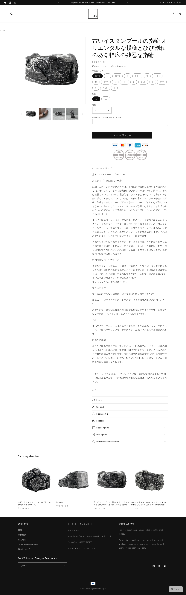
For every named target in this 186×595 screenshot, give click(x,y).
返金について (24, 549)
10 (96, 82)
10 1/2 (157, 76)
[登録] (64, 565)
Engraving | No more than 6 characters (107, 117)
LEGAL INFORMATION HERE (80, 524)
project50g (89, 589)
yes (105, 99)
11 (147, 76)
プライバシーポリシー (28, 544)
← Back (3, 30)
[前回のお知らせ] (59, 2)
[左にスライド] (21, 114)
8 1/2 (124, 82)
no (96, 99)
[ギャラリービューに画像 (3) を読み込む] (58, 114)
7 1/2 (143, 82)
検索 (20, 530)
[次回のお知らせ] (127, 2)
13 (107, 76)
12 (127, 76)
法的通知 (22, 539)
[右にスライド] (83, 114)
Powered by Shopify (99, 589)
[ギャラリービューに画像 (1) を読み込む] (31, 114)
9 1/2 (106, 82)
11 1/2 (137, 76)
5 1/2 (105, 88)
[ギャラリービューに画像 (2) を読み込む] (45, 114)
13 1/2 (97, 76)
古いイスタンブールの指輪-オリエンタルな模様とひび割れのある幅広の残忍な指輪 (111, 503)
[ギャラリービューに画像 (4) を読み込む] (72, 114)
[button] (6, 14)
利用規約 (22, 535)
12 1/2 (117, 76)
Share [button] (97, 390)
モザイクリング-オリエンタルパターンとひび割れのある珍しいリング (36, 503)
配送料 (94, 66)
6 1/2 (162, 82)
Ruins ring (59, 502)
